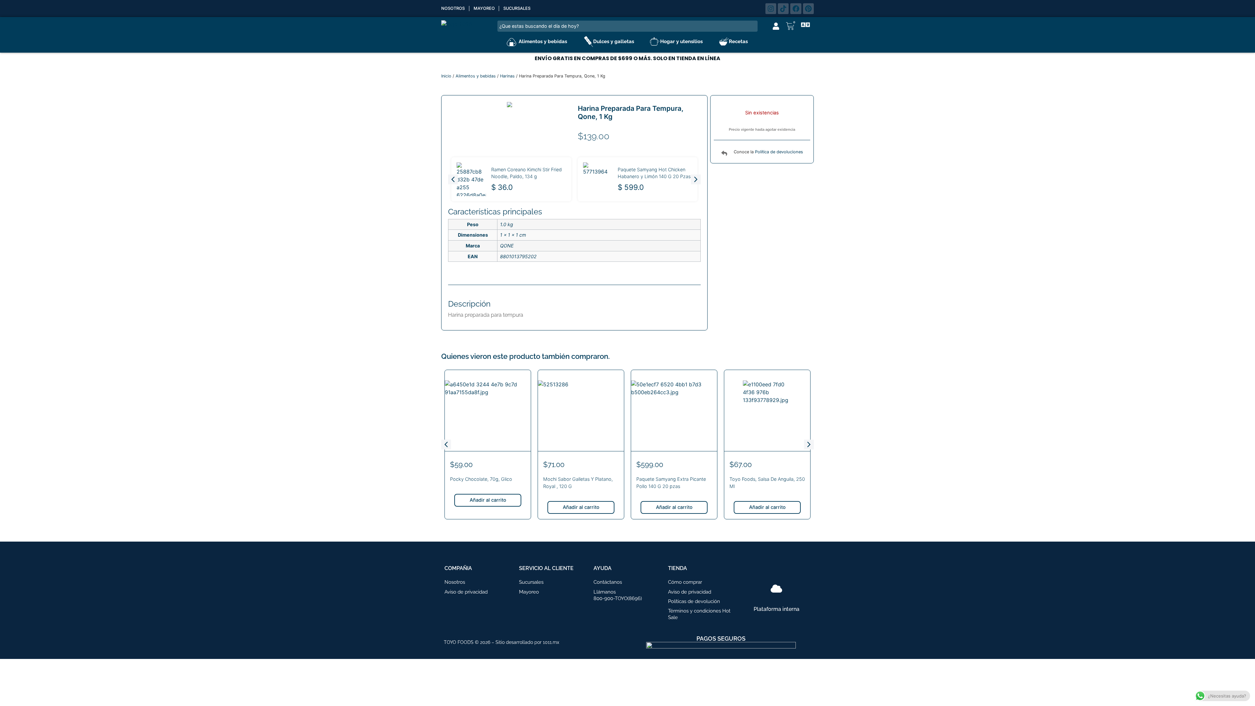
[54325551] (509, 104)
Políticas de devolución (694, 601)
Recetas (738, 41)
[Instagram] (770, 8)
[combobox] (627, 26)
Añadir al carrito (488, 500)
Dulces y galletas (613, 41)
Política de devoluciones (779, 151)
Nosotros (453, 8)
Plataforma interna (776, 609)
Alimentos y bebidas (543, 41)
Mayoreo (484, 8)
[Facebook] (795, 8)
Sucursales (516, 8)
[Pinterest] (808, 8)
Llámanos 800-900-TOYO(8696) (618, 595)
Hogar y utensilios (681, 41)
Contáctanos (608, 582)
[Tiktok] (783, 8)
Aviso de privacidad (466, 592)
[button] (696, 179)
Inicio (446, 76)
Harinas (507, 76)
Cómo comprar (685, 582)
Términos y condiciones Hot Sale (699, 614)
